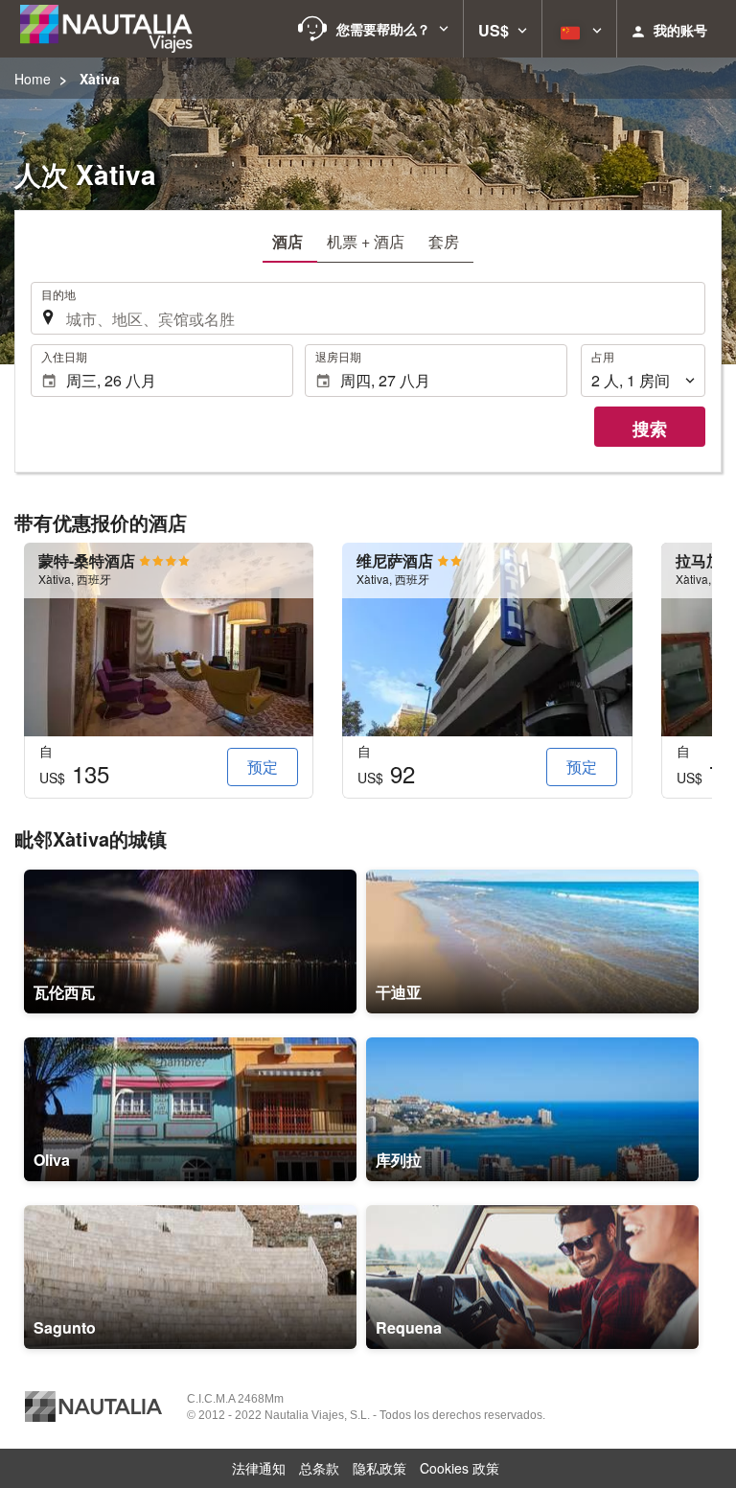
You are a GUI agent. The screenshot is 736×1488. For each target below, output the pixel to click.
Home (32, 78)
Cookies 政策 (459, 1467)
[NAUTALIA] (115, 29)
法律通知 (259, 1467)
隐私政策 (379, 1467)
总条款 (319, 1467)
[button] (373, 29)
